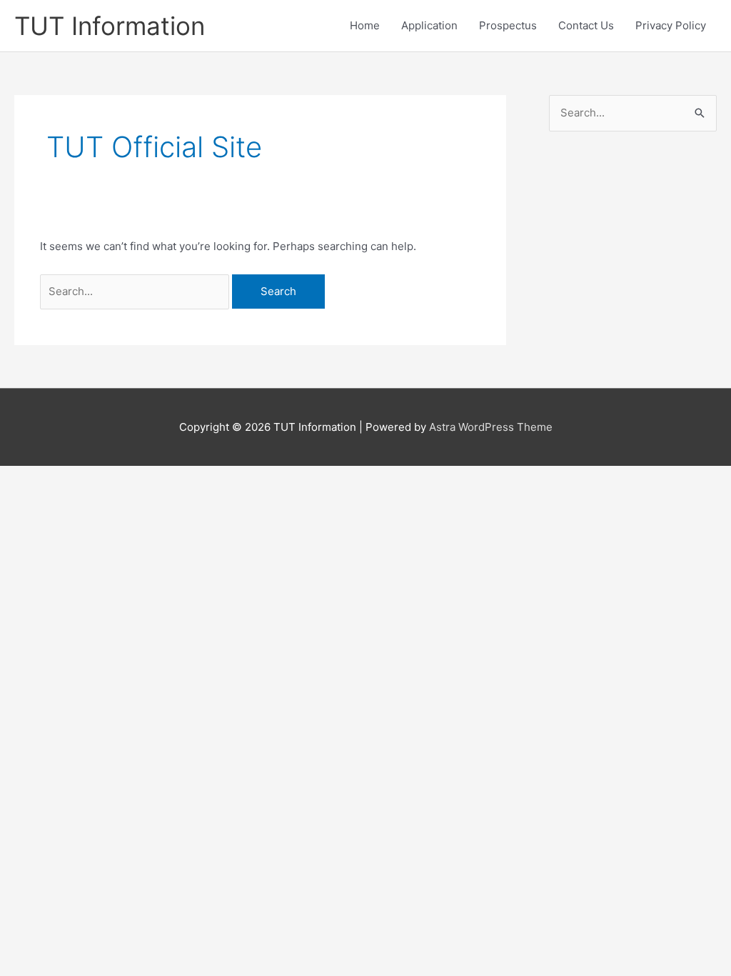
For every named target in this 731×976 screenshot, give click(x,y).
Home (365, 25)
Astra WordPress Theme (491, 427)
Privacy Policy (670, 25)
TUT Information (109, 26)
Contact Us (586, 25)
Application (429, 25)
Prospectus (508, 25)
